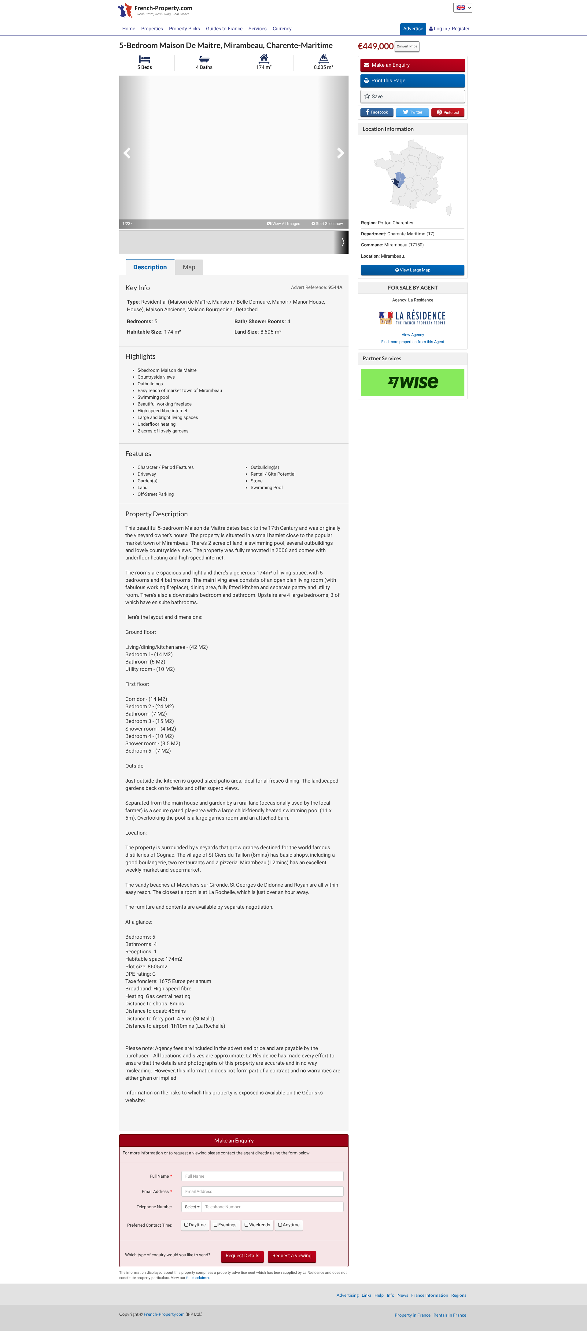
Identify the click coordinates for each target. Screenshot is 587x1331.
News (402, 1295)
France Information (429, 1295)
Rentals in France (450, 1315)
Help (379, 1295)
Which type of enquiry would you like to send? (167, 1254)
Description (150, 267)
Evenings (227, 1225)
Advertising (348, 1295)
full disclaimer (197, 1278)
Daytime (197, 1225)
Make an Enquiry (390, 65)
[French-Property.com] (153, 11)
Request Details (242, 1255)
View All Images (285, 223)
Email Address (155, 1191)
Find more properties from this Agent (412, 341)
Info (390, 1295)
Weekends (259, 1225)
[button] (134, 152)
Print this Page (387, 80)
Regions (458, 1295)
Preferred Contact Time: (149, 1225)
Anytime (291, 1225)
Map (189, 267)
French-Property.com (164, 1314)
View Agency (413, 334)
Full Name (159, 1176)
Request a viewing (292, 1255)
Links (366, 1295)
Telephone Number (154, 1206)
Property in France (412, 1315)
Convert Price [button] (407, 46)
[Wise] (412, 382)
